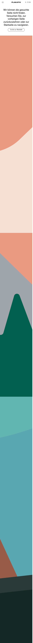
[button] (3, 2)
